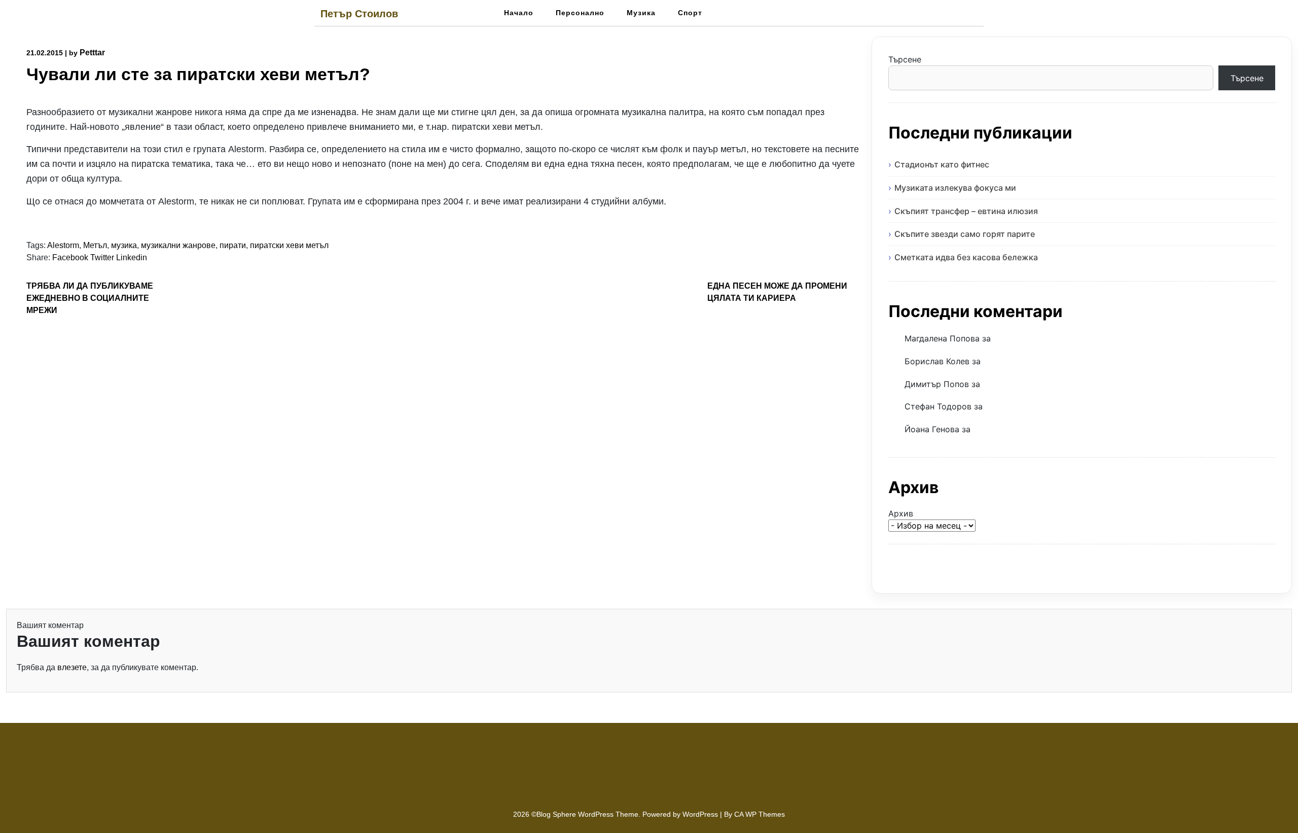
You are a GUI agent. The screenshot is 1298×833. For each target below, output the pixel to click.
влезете (72, 667)
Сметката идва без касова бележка (966, 257)
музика (124, 245)
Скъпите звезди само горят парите (964, 234)
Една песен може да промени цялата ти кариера (777, 292)
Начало (518, 13)
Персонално (580, 13)
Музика (641, 13)
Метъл (95, 245)
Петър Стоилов (359, 13)
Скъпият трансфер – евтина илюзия (966, 211)
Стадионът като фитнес (941, 164)
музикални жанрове (178, 245)
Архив (900, 513)
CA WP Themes (759, 814)
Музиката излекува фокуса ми (955, 188)
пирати (233, 245)
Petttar (92, 52)
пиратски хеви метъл (289, 245)
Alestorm (63, 245)
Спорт (690, 13)
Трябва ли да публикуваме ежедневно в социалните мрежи (89, 298)
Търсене (904, 59)
